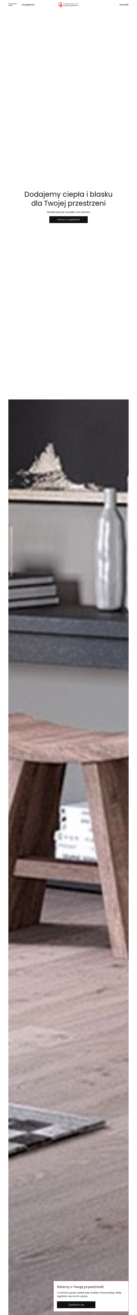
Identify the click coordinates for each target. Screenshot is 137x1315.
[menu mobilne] (12, 5)
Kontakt (124, 4)
